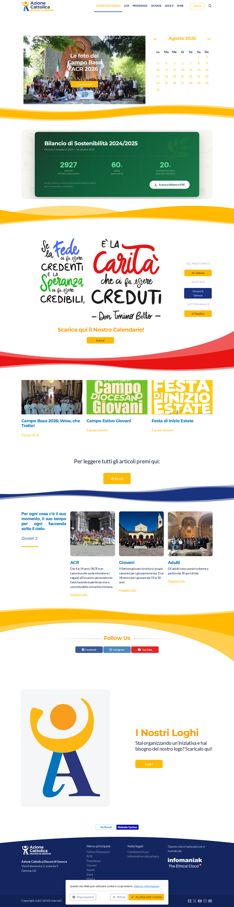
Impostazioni (85, 897)
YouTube (147, 649)
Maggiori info (78, 594)
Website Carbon (127, 827)
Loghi (149, 764)
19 (174, 76)
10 (157, 70)
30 (206, 83)
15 (198, 70)
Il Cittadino (198, 313)
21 (190, 76)
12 (174, 70)
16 (206, 70)
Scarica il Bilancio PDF (172, 184)
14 (190, 70)
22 (198, 76)
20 (182, 76)
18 (166, 76)
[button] (80, 100)
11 (166, 70)
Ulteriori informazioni (146, 886)
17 (157, 76)
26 (174, 83)
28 (190, 83)
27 (182, 83)
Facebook (90, 649)
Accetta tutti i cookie (149, 897)
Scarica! (100, 340)
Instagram (119, 649)
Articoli (117, 478)
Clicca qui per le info (84, 86)
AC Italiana (198, 272)
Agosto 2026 (182, 38)
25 (166, 83)
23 (206, 76)
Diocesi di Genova (198, 293)
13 (182, 70)
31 (157, 89)
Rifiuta (121, 897)
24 (157, 83)
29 (198, 83)
